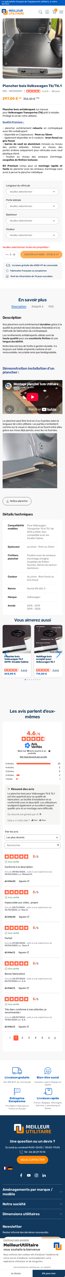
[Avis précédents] (10, 1037)
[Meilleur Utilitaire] (5, 1168)
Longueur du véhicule (18, 185)
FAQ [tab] (51, 306)
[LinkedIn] (44, 1175)
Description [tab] (18, 306)
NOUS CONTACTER (32, 1159)
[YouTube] (29, 1175)
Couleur (10, 229)
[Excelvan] (10, 1168)
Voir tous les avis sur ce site (33, 757)
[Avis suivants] (55, 1038)
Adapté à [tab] (37, 306)
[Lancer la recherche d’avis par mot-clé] (58, 845)
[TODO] (40, 814)
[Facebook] (21, 1175)
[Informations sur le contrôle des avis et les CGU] (49, 751)
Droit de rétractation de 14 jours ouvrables (32, 276)
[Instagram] (36, 1175)
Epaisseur (11, 214)
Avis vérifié (13, 862)
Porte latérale (13, 200)
